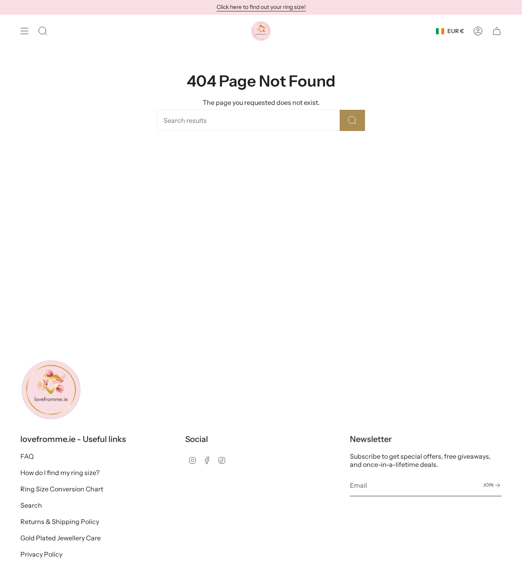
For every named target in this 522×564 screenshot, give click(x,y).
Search (31, 505)
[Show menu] (24, 31)
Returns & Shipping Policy (59, 521)
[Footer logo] (51, 389)
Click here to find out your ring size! (261, 7)
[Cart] (496, 31)
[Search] (352, 120)
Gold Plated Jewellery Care (60, 538)
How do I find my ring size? (60, 473)
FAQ (27, 456)
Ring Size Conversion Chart (61, 489)
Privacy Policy (41, 554)
